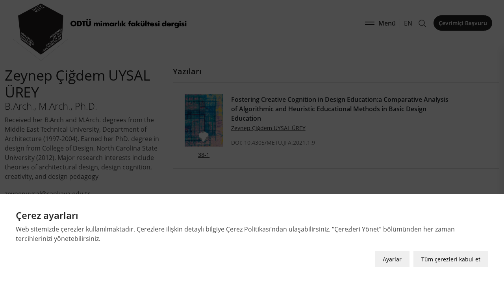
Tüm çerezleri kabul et (450, 259)
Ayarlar (392, 259)
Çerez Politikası (248, 229)
